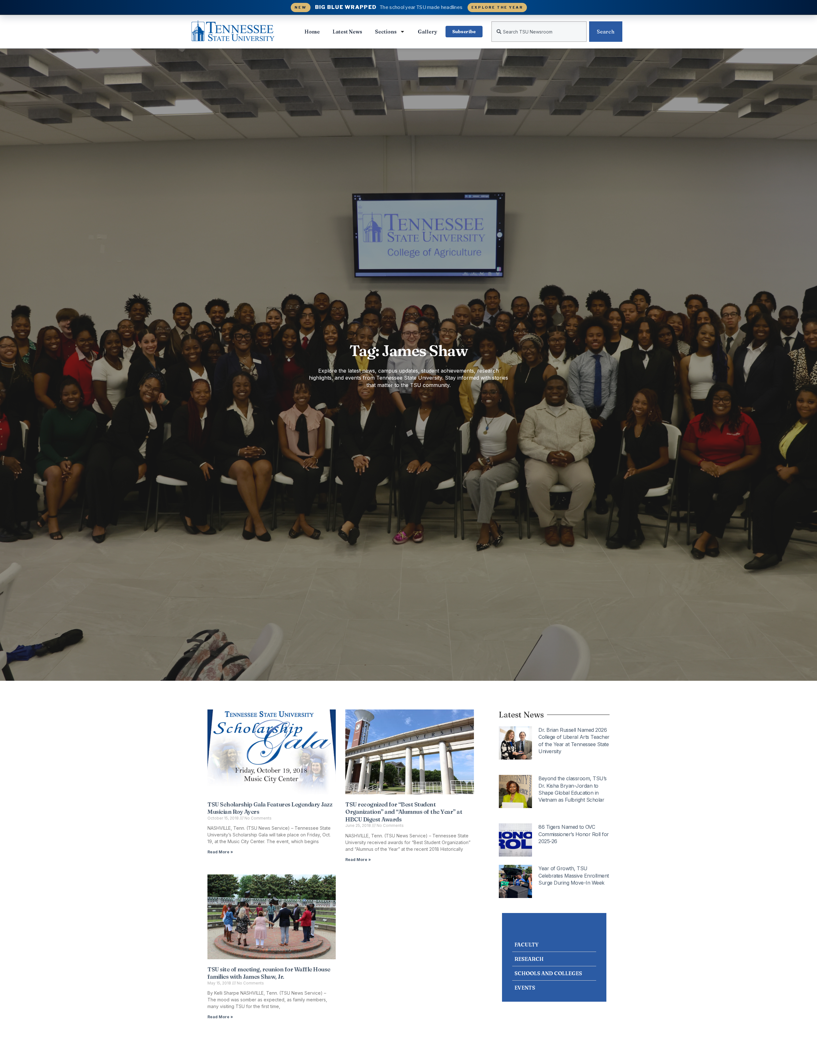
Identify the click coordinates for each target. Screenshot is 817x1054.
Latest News (347, 31)
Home (312, 31)
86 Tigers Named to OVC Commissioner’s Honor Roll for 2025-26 (573, 834)
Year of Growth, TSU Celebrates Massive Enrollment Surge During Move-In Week (573, 875)
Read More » (220, 852)
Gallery (427, 31)
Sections (386, 31)
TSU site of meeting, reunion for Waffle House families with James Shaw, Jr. (268, 973)
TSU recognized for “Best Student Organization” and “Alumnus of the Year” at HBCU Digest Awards (403, 812)
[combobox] (539, 31)
